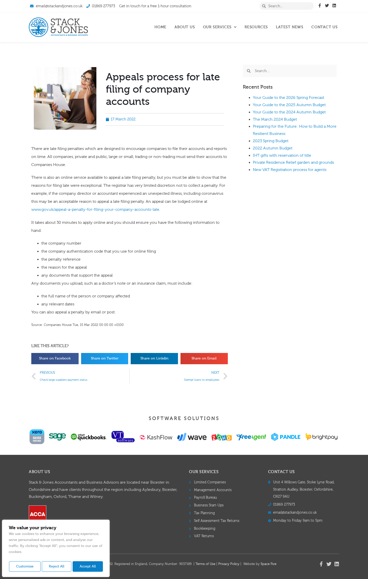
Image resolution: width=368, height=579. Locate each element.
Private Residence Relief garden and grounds (293, 162)
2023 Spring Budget (270, 141)
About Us (184, 27)
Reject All (56, 566)
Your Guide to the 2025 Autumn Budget (289, 105)
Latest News (289, 27)
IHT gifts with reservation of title (282, 155)
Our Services (217, 27)
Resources (256, 27)
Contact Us (324, 27)
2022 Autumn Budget (272, 148)
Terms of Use (205, 564)
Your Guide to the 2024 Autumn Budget (289, 112)
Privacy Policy (228, 564)
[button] (55, 358)
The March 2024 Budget (275, 119)
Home (160, 27)
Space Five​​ (268, 564)
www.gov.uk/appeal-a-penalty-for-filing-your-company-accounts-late (95, 209)
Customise (25, 566)
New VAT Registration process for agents (289, 169)
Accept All (88, 566)
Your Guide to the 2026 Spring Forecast (288, 97)
